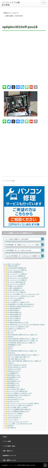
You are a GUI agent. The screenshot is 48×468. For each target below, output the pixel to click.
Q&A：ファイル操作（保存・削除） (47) (18, 356)
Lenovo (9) (10, 346)
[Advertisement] (24, 58)
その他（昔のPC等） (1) (14, 417)
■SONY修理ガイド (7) (13, 385)
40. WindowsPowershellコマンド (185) (17, 322)
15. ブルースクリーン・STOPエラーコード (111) (20, 296)
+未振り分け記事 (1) (13, 265)
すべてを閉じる (16, 264)
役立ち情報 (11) (11, 427)
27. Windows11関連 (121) (14, 314)
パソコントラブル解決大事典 (11, 3)
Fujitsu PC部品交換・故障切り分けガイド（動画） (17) (22, 340)
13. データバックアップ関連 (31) (16, 292)
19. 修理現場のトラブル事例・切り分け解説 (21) (20, 304)
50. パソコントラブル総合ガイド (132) (18, 326)
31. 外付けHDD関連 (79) (14, 316)
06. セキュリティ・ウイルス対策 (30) (17, 278)
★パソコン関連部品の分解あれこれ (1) (18, 411)
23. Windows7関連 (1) (13, 310)
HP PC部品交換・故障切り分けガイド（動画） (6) (21, 342)
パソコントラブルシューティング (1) (17, 421)
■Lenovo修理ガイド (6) (13, 381)
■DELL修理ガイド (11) (13, 375)
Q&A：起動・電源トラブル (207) (16, 358)
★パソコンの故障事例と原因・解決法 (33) (19, 409)
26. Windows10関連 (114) (14, 312)
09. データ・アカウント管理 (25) (16, 284)
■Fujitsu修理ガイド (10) (14, 377)
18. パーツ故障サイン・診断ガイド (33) (18, 302)
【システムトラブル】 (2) (14, 415)
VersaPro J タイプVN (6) (14, 369)
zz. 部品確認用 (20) (12, 373)
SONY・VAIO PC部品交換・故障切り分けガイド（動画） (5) (24, 361)
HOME (5, 437)
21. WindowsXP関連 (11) (14, 308)
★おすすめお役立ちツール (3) (15, 399)
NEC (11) (10, 348)
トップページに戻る (9, 180)
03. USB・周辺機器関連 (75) (15, 272)
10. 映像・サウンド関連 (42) (15, 286)
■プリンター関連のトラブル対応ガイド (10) (19, 393)
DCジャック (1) (11, 330)
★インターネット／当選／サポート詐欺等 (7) (20, 405)
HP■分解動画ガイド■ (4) (14, 344)
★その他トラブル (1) (13, 401)
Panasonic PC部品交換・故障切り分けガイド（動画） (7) (23, 354)
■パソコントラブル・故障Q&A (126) (17, 391)
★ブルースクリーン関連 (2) (15, 413)
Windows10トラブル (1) (14, 371)
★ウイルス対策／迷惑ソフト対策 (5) (17, 407)
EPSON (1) (10, 336)
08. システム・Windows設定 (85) (16, 282)
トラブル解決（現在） (9, 446)
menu (43, 2)
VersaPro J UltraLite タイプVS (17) (16, 367)
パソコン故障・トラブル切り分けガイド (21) (19, 423)
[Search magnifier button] (42, 239)
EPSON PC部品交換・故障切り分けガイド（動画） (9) (22, 338)
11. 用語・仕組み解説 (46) (14, 288)
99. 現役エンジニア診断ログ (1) (16, 328)
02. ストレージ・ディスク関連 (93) (17, 270)
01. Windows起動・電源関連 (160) (16, 267)
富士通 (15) (10, 425)
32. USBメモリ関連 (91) (14, 318)
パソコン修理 (7, 441)
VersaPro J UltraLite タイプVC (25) (17, 365)
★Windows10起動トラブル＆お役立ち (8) (18, 395)
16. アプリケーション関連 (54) (15, 298)
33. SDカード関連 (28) (13, 320)
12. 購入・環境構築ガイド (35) (15, 290)
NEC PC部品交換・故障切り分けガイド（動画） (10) (22, 350)
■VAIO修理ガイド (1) (13, 387)
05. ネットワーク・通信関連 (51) (16, 276)
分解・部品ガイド (8, 451)
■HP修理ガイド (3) (12, 379)
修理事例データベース (9, 455)
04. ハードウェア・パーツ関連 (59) (17, 274)
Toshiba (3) (10, 363)
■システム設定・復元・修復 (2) (16, 389)
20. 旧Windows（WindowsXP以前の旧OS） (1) (20, 306)
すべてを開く (7, 264)
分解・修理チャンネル (9, 460)
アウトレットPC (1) (12, 419)
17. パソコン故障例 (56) (14, 300)
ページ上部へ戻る (45, 465)
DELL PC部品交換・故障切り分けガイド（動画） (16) (22, 334)
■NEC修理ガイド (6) (13, 383)
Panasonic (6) (11, 352)
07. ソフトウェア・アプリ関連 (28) (17, 280)
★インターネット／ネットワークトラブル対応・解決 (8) (23, 403)
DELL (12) (10, 332)
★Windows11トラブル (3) (14, 397)
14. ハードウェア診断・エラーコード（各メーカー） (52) (23, 294)
